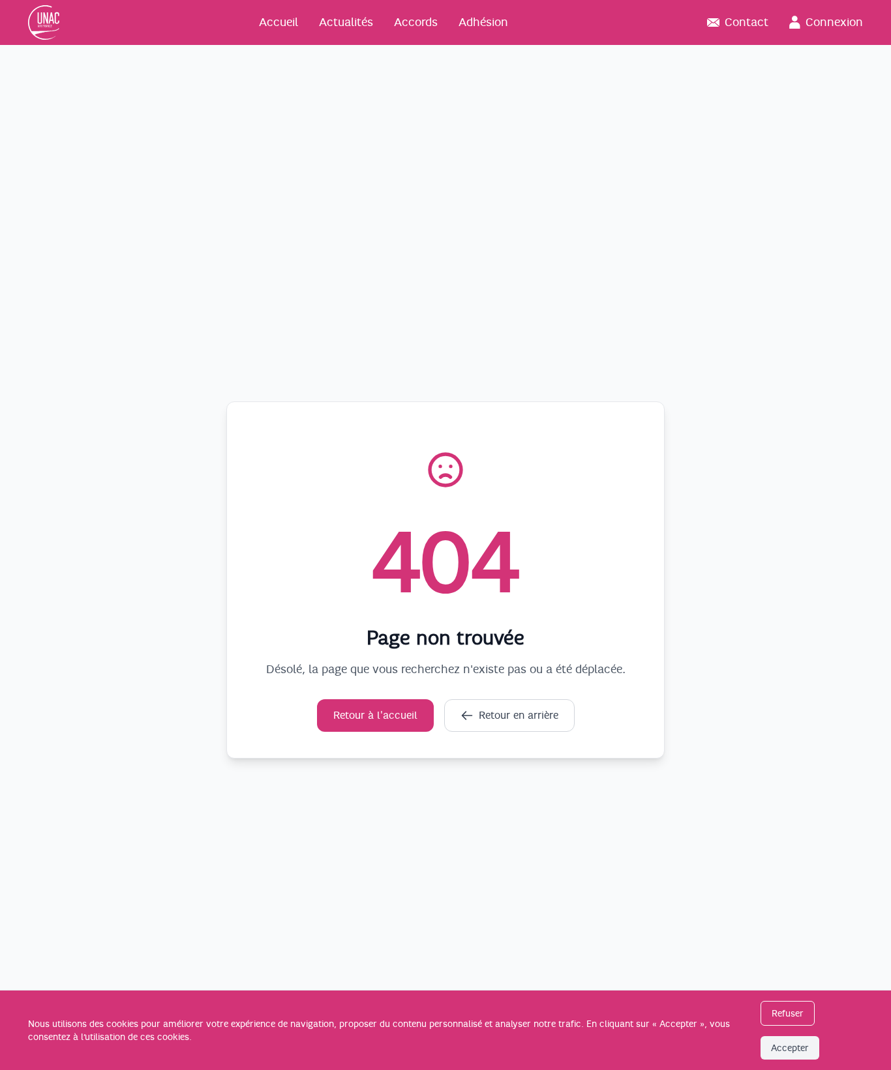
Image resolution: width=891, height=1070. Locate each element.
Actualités (346, 22)
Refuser (788, 1013)
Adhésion (483, 22)
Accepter (790, 1048)
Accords (416, 22)
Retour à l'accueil (375, 715)
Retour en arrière (518, 715)
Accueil (278, 22)
